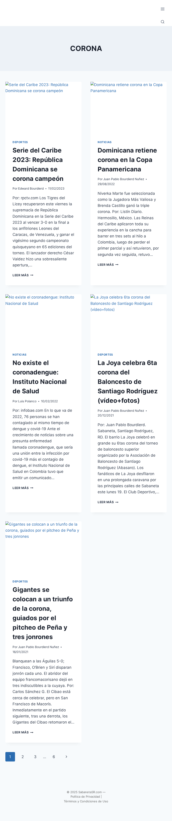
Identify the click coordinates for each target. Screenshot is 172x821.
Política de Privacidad (85, 796)
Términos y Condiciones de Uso (86, 801)
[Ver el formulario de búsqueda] (163, 22)
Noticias (105, 142)
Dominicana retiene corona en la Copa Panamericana (127, 159)
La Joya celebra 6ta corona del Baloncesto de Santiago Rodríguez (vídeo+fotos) (128, 381)
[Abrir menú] (162, 8)
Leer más (23, 275)
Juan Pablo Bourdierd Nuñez (123, 179)
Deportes (20, 142)
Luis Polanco (27, 401)
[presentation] (43, 107)
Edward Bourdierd (31, 188)
